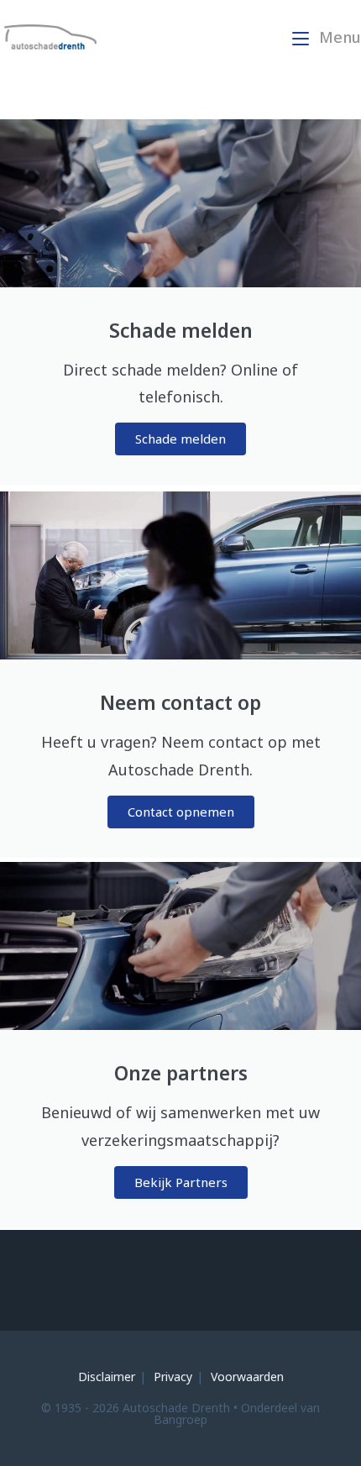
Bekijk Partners (181, 1182)
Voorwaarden (247, 1377)
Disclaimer (106, 1377)
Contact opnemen (181, 811)
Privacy (173, 1377)
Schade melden (180, 438)
